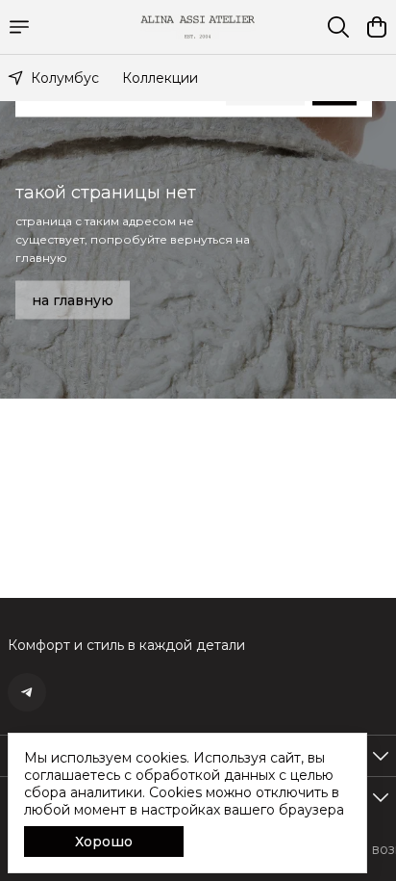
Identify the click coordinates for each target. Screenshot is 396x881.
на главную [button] (72, 299)
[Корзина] (376, 27)
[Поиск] (338, 27)
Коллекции (160, 78)
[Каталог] (19, 27)
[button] (27, 692)
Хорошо (104, 841)
